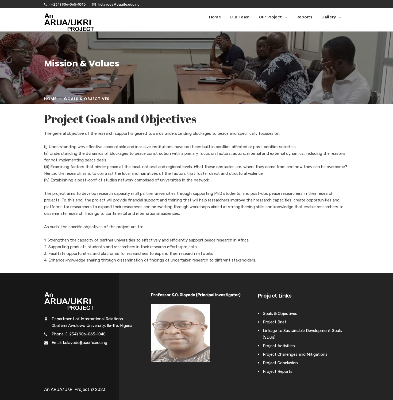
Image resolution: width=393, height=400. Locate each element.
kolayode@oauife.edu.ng (119, 4)
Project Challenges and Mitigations (295, 354)
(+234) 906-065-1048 (67, 4)
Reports (304, 16)
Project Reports (277, 371)
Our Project (270, 16)
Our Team (240, 16)
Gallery (328, 16)
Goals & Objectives (280, 313)
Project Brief (274, 322)
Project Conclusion (280, 363)
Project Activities (279, 345)
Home (215, 16)
